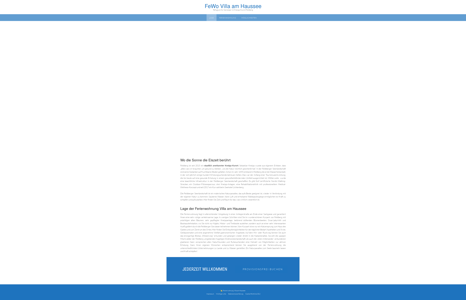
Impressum (210, 294)
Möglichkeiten (249, 18)
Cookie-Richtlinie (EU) (252, 294)
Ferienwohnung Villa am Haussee (234, 291)
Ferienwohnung (227, 18)
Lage (211, 18)
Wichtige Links (221, 294)
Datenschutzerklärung (235, 294)
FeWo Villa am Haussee (233, 5)
